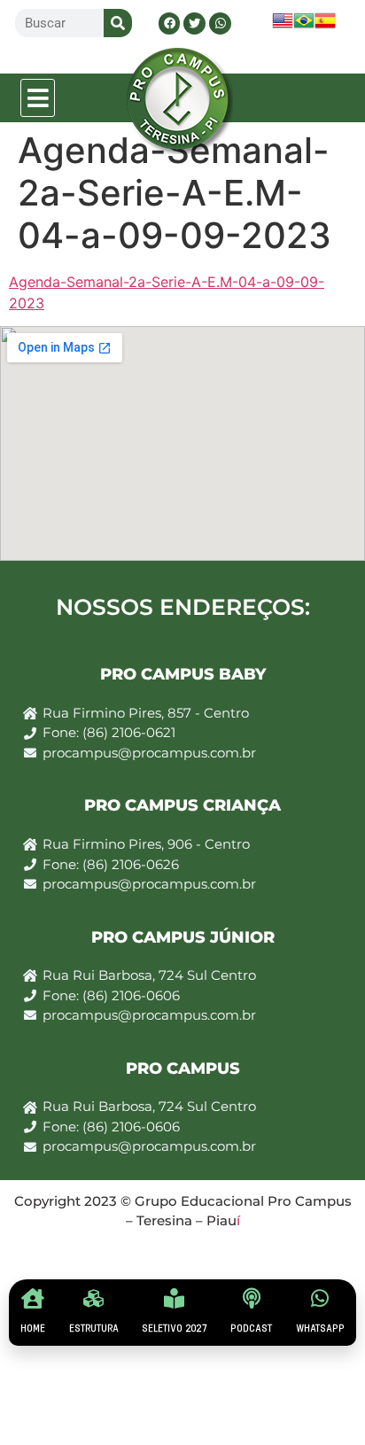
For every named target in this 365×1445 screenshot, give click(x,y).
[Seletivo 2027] (174, 1298)
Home (32, 1328)
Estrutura (94, 1328)
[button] (38, 98)
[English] (282, 26)
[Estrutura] (93, 1298)
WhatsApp (320, 1328)
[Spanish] (325, 26)
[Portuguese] (304, 26)
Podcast (251, 1328)
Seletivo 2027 (174, 1328)
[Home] (33, 1298)
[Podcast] (251, 1298)
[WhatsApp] (320, 1298)
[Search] (118, 23)
